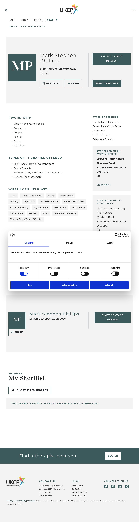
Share (74, 83)
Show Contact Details (111, 58)
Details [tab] (69, 243)
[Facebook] (106, 486)
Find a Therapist (31, 20)
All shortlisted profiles (29, 390)
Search (113, 456)
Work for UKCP (78, 495)
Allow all (109, 285)
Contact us (77, 489)
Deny (29, 285)
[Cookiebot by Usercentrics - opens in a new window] (117, 235)
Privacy (9, 501)
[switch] (54, 274)
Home (12, 20)
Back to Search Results (27, 26)
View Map (103, 185)
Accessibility (20, 501)
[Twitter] (127, 486)
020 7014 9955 (45, 495)
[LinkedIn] (120, 486)
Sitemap (31, 501)
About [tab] (110, 243)
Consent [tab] (29, 243)
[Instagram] (113, 486)
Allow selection (69, 285)
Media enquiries (79, 492)
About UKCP (77, 486)
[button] (5, 10)
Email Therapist (107, 83)
